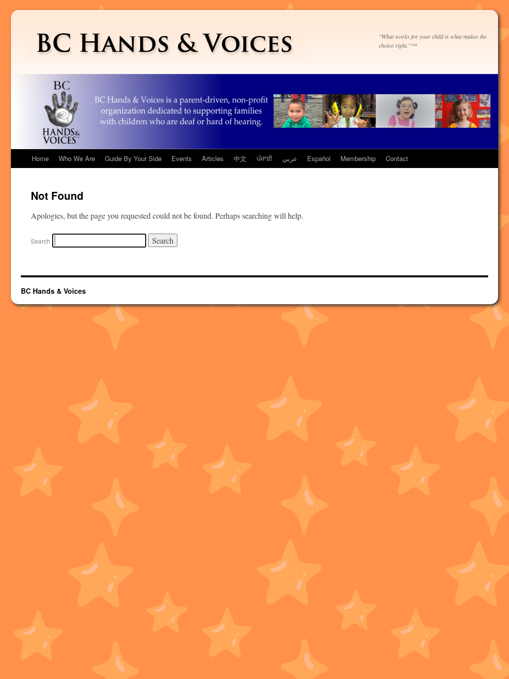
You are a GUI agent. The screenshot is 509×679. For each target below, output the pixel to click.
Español (319, 158)
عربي (289, 158)
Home (40, 158)
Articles (213, 158)
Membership (358, 158)
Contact (397, 158)
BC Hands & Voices (53, 291)
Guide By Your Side (133, 158)
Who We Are (77, 158)
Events (181, 158)
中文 (240, 158)
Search (40, 241)
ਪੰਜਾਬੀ (264, 158)
